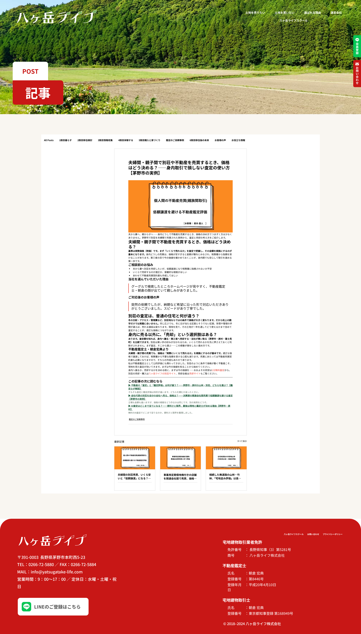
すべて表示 (242, 441)
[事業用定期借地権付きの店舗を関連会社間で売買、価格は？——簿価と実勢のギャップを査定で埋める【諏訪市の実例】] (180, 457)
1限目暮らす (65, 140)
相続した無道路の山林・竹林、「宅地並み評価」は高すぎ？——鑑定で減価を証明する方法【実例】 (225, 476)
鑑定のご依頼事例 (175, 140)
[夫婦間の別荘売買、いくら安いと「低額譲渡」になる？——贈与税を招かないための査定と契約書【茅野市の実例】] (134, 457)
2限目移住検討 (84, 140)
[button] (30, 71)
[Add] (53, 606)
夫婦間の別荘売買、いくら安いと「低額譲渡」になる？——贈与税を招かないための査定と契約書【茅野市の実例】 (134, 476)
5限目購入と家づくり (149, 140)
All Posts (49, 140)
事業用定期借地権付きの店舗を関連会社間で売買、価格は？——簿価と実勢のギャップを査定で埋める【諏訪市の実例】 (180, 476)
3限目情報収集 (105, 140)
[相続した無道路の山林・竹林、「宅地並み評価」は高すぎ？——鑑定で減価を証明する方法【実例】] (226, 457)
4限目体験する (125, 140)
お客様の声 (220, 140)
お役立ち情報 (238, 140)
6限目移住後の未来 (199, 140)
